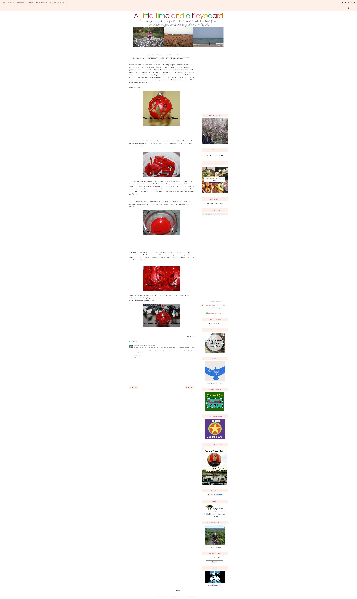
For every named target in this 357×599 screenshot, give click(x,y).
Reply (135, 357)
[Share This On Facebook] (188, 336)
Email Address (215, 557)
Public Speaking (41, 2)
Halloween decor (174, 55)
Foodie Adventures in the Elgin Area (215, 179)
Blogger (218, 301)
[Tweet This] (191, 336)
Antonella (136, 345)
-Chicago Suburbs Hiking (58, 2)
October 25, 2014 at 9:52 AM (147, 345)
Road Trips (20, 2)
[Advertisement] (215, 83)
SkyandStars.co (194, 597)
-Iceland (30, 2)
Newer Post (134, 387)
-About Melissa (7, 2)
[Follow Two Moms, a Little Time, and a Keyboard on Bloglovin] (215, 495)
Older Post (189, 387)
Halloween (161, 55)
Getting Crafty (148, 55)
